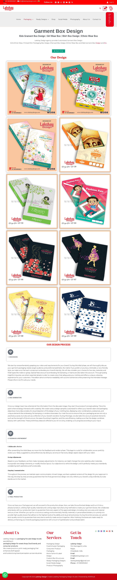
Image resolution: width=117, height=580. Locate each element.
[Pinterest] (69, 2)
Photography (75, 19)
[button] (100, 8)
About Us (86, 19)
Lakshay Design (41, 577)
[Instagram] (58, 2)
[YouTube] (66, 2)
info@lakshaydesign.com (27, 1)
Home (18, 19)
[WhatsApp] (61, 2)
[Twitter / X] (72, 2)
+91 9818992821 (10, 1)
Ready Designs (41, 19)
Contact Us (97, 19)
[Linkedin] (64, 2)
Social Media (62, 19)
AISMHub (91, 577)
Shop (53, 19)
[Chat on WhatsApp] (5, 575)
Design (98, 43)
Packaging (27, 19)
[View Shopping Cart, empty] (105, 8)
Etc (105, 43)
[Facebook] (55, 2)
